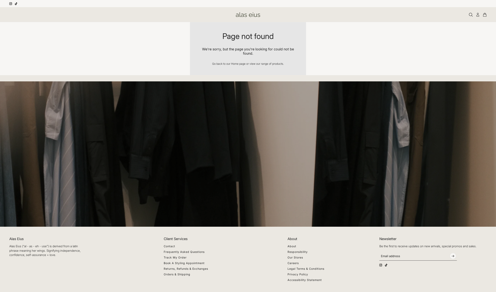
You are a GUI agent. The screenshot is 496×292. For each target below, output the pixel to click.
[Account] (478, 15)
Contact (169, 246)
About (292, 246)
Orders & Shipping (177, 274)
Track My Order (175, 257)
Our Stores (295, 257)
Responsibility (298, 251)
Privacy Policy (298, 274)
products (277, 63)
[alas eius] (248, 14)
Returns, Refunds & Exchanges (186, 268)
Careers (293, 263)
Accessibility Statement (305, 280)
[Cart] (485, 15)
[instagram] (11, 4)
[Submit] (453, 256)
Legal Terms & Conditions (306, 268)
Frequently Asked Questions (184, 251)
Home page (238, 63)
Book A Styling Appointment (184, 263)
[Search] (471, 15)
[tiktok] (16, 4)
